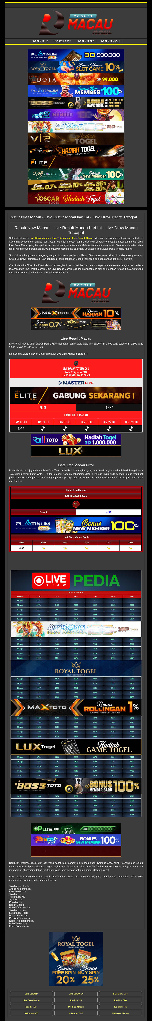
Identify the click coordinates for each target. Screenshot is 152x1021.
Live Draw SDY (76, 994)
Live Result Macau (110, 41)
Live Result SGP (62, 41)
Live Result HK (40, 41)
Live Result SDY (85, 41)
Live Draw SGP (120, 994)
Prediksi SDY (120, 1000)
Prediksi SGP (31, 1007)
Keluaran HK (120, 1007)
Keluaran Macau (120, 1013)
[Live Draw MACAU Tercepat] (76, 959)
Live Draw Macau (31, 1000)
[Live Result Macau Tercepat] (76, 55)
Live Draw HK (31, 994)
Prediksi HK (76, 1000)
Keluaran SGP (76, 1013)
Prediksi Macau (76, 1007)
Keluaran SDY (31, 1013)
